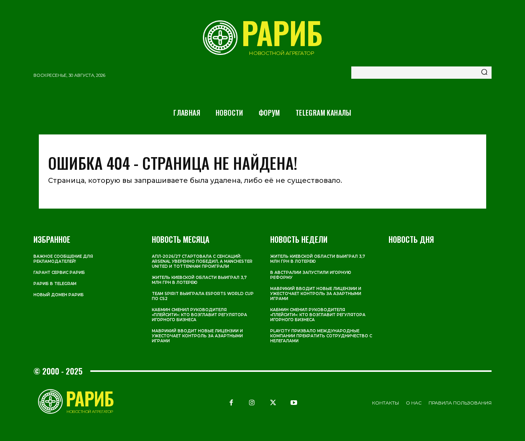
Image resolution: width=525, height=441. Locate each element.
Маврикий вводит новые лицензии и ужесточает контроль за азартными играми (197, 335)
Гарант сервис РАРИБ (59, 272)
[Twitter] (272, 402)
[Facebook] (231, 402)
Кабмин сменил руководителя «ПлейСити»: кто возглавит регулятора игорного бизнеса (199, 314)
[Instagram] (252, 402)
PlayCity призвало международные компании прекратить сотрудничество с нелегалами (321, 335)
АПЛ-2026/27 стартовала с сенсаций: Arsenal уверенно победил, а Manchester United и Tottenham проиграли (202, 261)
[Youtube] (293, 402)
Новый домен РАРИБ (58, 294)
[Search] (484, 72)
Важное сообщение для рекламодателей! (63, 259)
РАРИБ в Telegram (54, 283)
